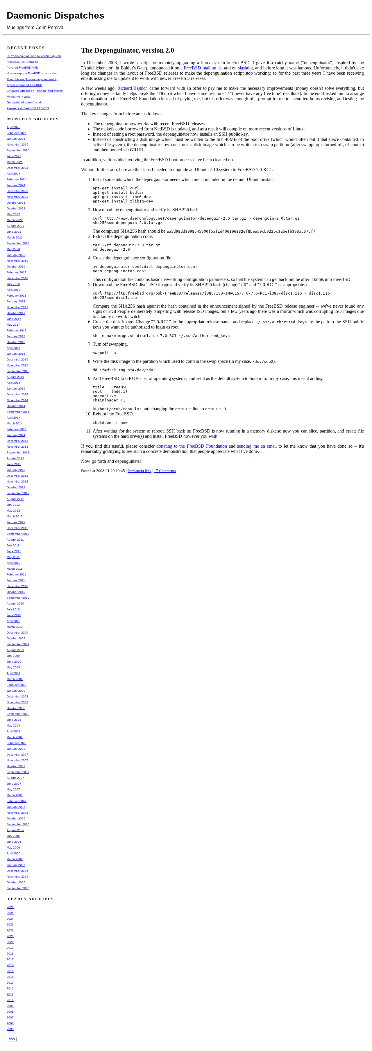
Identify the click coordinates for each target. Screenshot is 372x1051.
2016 (10, 965)
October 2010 (16, 591)
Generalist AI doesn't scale (24, 102)
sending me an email (257, 446)
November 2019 (17, 260)
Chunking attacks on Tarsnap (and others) (35, 90)
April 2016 (13, 347)
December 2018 (17, 278)
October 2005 (16, 882)
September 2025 (18, 150)
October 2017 (16, 313)
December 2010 (17, 586)
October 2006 (16, 818)
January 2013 (16, 469)
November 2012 (17, 481)
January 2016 (16, 353)
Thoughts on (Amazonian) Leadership (32, 79)
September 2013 (18, 452)
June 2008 (14, 719)
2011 (10, 994)
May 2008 (13, 725)
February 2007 (16, 801)
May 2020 (13, 249)
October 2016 (16, 342)
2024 (10, 918)
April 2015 (13, 382)
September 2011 (18, 533)
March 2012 (15, 516)
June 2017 (14, 318)
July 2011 (13, 545)
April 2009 (13, 673)
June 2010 (14, 615)
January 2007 (16, 806)
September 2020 (18, 243)
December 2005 (17, 870)
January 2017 (16, 336)
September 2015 (18, 371)
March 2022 (15, 220)
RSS (12, 1039)
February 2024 (16, 179)
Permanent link (139, 471)
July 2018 (13, 284)
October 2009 (16, 638)
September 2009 (18, 644)
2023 (10, 924)
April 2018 (13, 289)
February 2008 (16, 743)
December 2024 (17, 167)
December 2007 (17, 754)
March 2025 (15, 162)
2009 (10, 1005)
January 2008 (16, 748)
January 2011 (16, 580)
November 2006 (17, 812)
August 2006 (15, 830)
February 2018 (16, 295)
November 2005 (17, 876)
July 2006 (13, 835)
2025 (10, 912)
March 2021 (15, 237)
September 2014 (18, 411)
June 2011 (14, 551)
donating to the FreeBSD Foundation (191, 446)
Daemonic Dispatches (55, 15)
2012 (10, 988)
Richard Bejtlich (132, 88)
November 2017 (17, 307)
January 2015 (16, 388)
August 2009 (15, 650)
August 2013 (15, 458)
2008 (10, 1011)
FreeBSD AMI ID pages (22, 61)
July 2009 (13, 655)
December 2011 (17, 528)
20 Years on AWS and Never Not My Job (34, 56)
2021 (10, 936)
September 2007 (18, 772)
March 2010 (15, 626)
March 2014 (15, 423)
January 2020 (16, 255)
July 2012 (13, 504)
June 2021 (14, 231)
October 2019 (16, 266)
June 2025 (14, 156)
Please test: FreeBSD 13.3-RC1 (28, 108)
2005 (10, 1029)
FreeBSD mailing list (203, 67)
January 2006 (16, 865)
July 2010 (13, 609)
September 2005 (18, 888)
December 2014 (17, 394)
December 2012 (17, 475)
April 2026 (13, 127)
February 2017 (16, 330)
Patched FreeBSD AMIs (22, 67)
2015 (10, 971)
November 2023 (17, 196)
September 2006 (18, 824)
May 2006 (13, 847)
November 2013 (17, 446)
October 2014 (16, 406)
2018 (10, 953)
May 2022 (13, 214)
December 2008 (17, 696)
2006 (10, 1023)
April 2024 (13, 173)
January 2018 (16, 301)
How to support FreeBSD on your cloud (33, 73)
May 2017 (13, 324)
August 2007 (15, 777)
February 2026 (16, 132)
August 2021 (15, 225)
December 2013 (17, 440)
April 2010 (13, 621)
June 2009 (14, 661)
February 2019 (16, 272)
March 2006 (15, 859)
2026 (10, 907)
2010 (10, 1000)
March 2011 (14, 568)
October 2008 (16, 708)
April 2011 (13, 562)
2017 (10, 959)
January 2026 (16, 138)
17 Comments (165, 471)
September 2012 (18, 493)
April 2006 (13, 853)
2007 (10, 1017)
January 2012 (16, 522)
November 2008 (17, 702)
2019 (10, 947)
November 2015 (17, 365)
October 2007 (16, 766)
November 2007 (17, 760)
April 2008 (13, 731)
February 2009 (16, 684)
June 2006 (14, 841)
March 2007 (15, 795)
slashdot (245, 67)
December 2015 (17, 359)
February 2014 (16, 429)
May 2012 (13, 510)
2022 (10, 930)
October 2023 (16, 202)
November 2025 (17, 144)
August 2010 (15, 603)
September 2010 (18, 597)
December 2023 (17, 191)
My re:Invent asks (18, 96)
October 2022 (16, 208)
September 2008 (18, 713)
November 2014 (17, 400)
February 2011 (16, 574)
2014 (10, 976)
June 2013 (14, 464)
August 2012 (15, 499)
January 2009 (16, 690)
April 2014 (13, 417)
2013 (10, 982)
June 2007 (14, 783)
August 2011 (15, 539)
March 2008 (15, 737)
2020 (10, 942)
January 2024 (16, 185)
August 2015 (15, 377)
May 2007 (13, 789)
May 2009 (13, 667)
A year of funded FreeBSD (24, 85)
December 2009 (17, 632)
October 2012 (16, 487)
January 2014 (16, 435)
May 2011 (13, 557)
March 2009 (15, 679)
